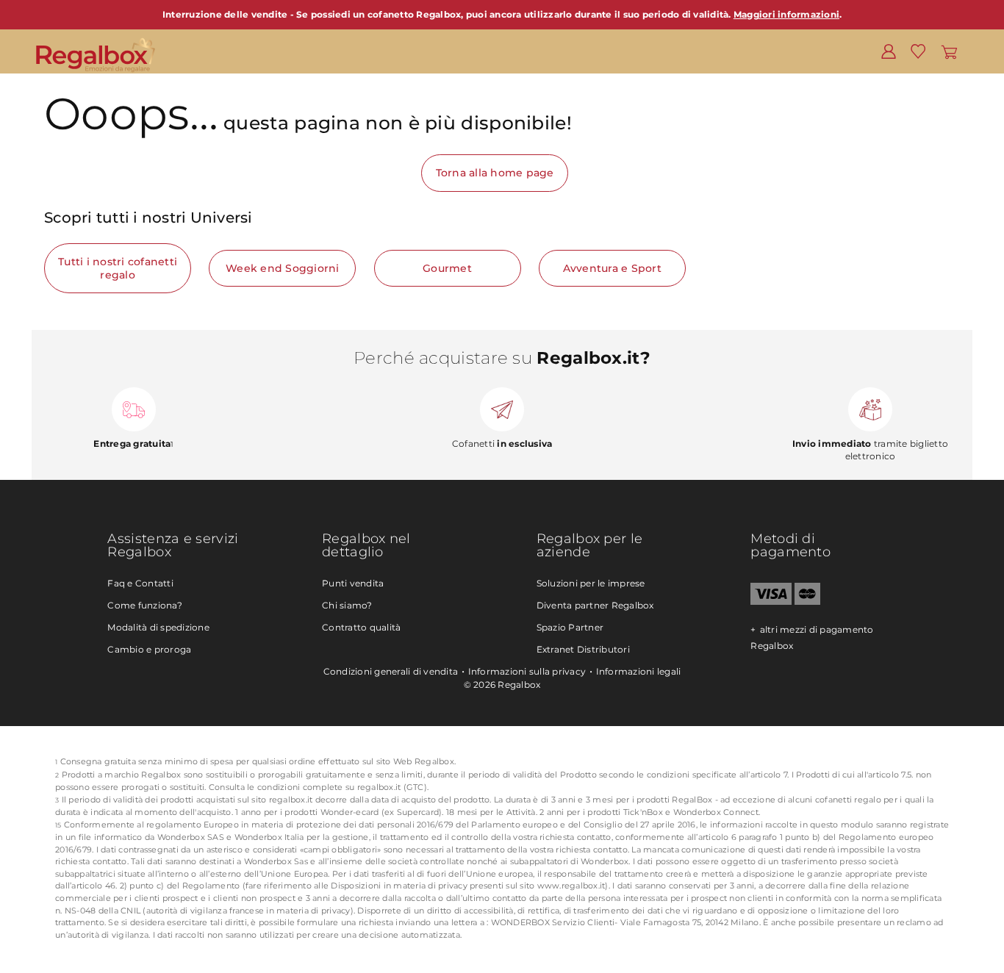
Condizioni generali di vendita (391, 671)
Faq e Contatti (140, 583)
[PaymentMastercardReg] (807, 601)
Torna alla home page (495, 172)
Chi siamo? (347, 605)
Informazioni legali (638, 671)
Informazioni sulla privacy (527, 671)
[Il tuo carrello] (949, 50)
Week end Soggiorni (283, 268)
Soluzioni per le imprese (591, 583)
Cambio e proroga (149, 649)
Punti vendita (353, 583)
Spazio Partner (570, 627)
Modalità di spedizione (158, 627)
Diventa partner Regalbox (595, 605)
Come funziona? (144, 605)
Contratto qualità (361, 627)
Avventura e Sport (612, 268)
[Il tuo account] (888, 50)
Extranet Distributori (583, 649)
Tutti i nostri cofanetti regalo (117, 268)
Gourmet (447, 268)
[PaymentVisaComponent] (770, 601)
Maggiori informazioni (786, 14)
